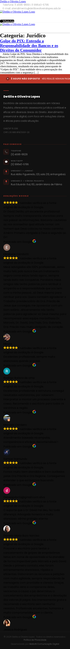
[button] (35, 16)
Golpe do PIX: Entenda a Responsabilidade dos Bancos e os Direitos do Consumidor (29, 45)
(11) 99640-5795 (20, 164)
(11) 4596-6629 (19, 154)
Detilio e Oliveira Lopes (13, 1)
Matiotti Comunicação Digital (44, 643)
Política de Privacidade (35, 639)
